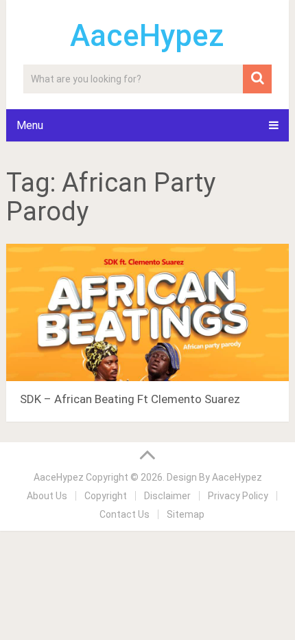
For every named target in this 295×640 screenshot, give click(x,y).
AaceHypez (147, 36)
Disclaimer (167, 495)
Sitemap (185, 514)
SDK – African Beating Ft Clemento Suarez (130, 399)
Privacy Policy (238, 495)
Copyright (105, 495)
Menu (29, 125)
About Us (47, 495)
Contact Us (124, 514)
